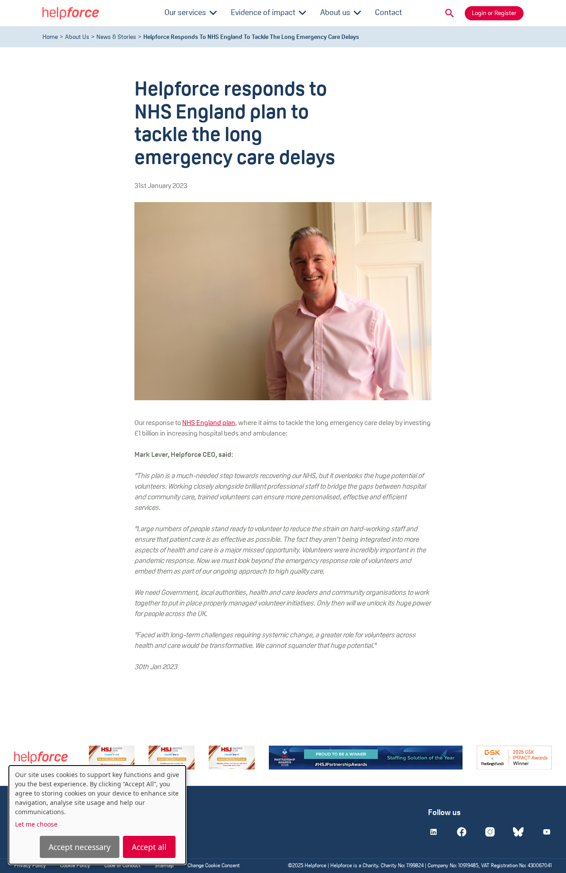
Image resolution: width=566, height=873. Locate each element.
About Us (77, 37)
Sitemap (164, 866)
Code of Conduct (122, 866)
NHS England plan (208, 423)
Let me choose (36, 824)
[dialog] (97, 815)
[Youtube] (546, 832)
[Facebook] (461, 832)
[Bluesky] (518, 832)
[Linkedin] (433, 832)
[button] (449, 13)
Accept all (149, 847)
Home (50, 37)
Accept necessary (80, 847)
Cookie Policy (75, 866)
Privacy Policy (30, 866)
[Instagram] (490, 832)
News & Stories (116, 37)
